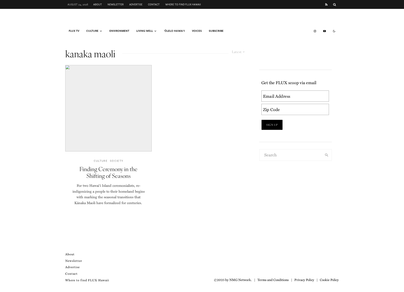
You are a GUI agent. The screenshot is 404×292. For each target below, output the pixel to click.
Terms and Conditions (273, 279)
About (97, 4)
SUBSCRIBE (216, 31)
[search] (327, 155)
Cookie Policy (329, 279)
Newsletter (116, 4)
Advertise (135, 4)
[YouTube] (324, 31)
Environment (119, 31)
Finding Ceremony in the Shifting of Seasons (108, 172)
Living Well (144, 31)
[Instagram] (315, 31)
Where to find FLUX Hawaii (183, 4)
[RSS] (326, 4)
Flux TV (74, 31)
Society (116, 160)
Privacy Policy (304, 279)
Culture (92, 31)
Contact (154, 4)
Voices (197, 31)
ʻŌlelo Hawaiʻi (174, 31)
